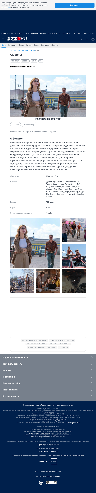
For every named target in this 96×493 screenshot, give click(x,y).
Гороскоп (53, 33)
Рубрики (6, 370)
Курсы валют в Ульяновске (34, 340)
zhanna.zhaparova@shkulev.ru (39, 433)
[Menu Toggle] (3, 39)
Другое (55, 45)
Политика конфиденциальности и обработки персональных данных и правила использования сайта (48, 455)
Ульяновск (15, 50)
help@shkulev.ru (53, 426)
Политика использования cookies (48, 448)
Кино (4, 45)
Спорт (36, 45)
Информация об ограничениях (48, 445)
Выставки (45, 45)
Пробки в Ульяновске (60, 344)
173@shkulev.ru (59, 421)
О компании (8, 377)
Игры (91, 33)
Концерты (12, 45)
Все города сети (10, 396)
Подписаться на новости (15, 357)
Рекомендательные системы (48, 452)
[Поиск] (81, 39)
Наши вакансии (10, 389)
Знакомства (7, 33)
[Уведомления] (87, 39)
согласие (6, 8)
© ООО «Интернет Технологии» (48, 476)
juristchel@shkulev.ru (73, 423)
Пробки (77, 33)
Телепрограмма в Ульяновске (42, 347)
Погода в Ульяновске (36, 344)
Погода (18, 33)
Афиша (43, 33)
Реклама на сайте (11, 383)
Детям (29, 45)
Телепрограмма (31, 33)
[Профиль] (93, 39)
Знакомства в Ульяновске (62, 340)
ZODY (85, 33)
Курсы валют (66, 33)
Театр (21, 45)
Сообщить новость (12, 364)
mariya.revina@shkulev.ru (40, 437)
